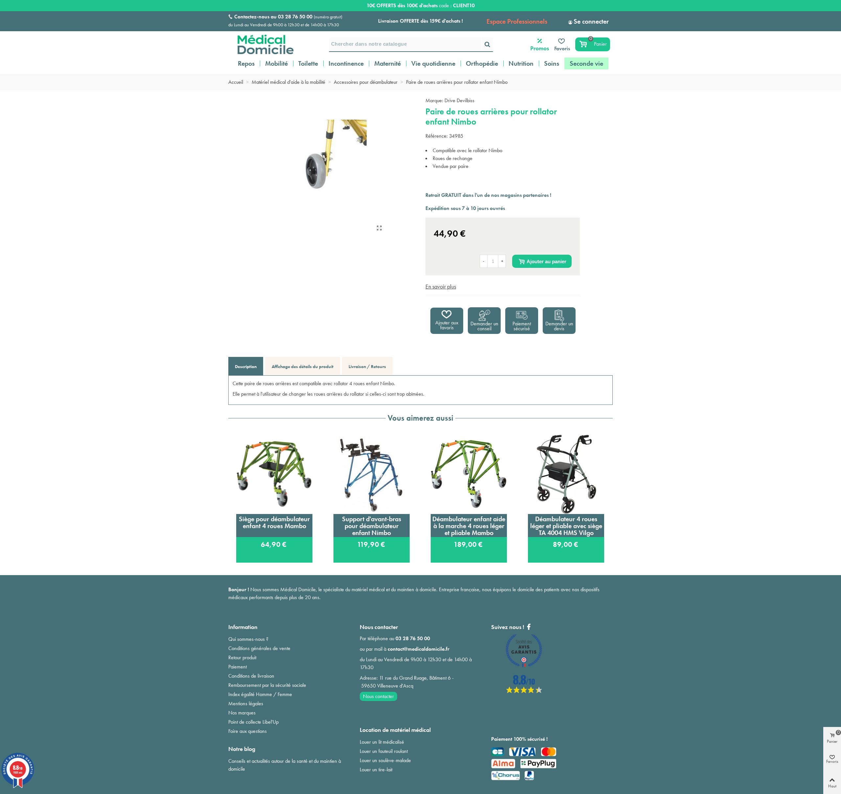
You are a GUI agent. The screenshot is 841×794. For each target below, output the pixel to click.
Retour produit (242, 657)
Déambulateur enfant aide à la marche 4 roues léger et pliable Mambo (468, 526)
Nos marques (242, 712)
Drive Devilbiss (459, 100)
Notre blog (241, 749)
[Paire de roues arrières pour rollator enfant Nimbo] (379, 228)
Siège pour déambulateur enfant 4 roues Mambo (274, 522)
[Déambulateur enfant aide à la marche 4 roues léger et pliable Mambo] (469, 473)
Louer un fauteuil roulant (384, 751)
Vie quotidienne (433, 63)
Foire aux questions (247, 731)
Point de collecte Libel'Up (253, 721)
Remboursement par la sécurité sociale (267, 685)
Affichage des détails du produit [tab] (302, 366)
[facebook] (524, 691)
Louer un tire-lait (376, 769)
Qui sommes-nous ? (248, 639)
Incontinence (346, 63)
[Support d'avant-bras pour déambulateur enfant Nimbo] (371, 473)
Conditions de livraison (251, 675)
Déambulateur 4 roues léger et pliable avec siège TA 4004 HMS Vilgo (566, 526)
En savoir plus (440, 286)
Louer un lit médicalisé (382, 741)
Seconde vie (586, 63)
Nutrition (521, 63)
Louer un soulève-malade (385, 760)
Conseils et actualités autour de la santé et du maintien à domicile (284, 765)
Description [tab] (246, 366)
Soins (551, 63)
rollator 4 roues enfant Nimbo (364, 383)
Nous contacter (378, 696)
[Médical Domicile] (261, 44)
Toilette (308, 63)
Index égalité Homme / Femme (260, 694)
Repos (246, 63)
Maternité (387, 63)
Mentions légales (245, 703)
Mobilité (276, 63)
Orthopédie (482, 63)
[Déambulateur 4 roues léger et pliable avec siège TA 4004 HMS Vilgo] (566, 473)
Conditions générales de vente (259, 648)
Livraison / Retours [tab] (367, 366)
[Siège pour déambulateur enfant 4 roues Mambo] (274, 473)
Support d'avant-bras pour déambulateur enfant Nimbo (371, 526)
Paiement (237, 666)
